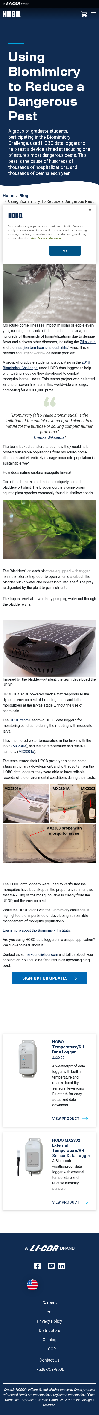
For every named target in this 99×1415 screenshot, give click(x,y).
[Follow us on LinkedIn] (61, 1266)
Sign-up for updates (45, 978)
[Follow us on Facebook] (37, 1266)
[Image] (49, 4)
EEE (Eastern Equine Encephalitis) (42, 347)
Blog (24, 195)
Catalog (49, 1339)
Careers (49, 1302)
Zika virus (88, 342)
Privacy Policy (49, 1321)
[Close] (90, 210)
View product (65, 1118)
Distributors (49, 1330)
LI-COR (49, 1348)
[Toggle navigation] (93, 13)
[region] (50, 233)
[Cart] (84, 14)
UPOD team (19, 720)
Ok (65, 250)
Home (8, 195)
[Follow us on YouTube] (51, 1266)
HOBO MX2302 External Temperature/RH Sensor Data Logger (71, 1148)
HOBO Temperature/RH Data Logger (68, 1046)
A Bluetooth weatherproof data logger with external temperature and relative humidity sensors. (68, 1175)
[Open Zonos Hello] (35, 1282)
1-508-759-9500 (49, 1369)
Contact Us (49, 1360)
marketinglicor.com (41, 954)
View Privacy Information (46, 238)
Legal (49, 1311)
